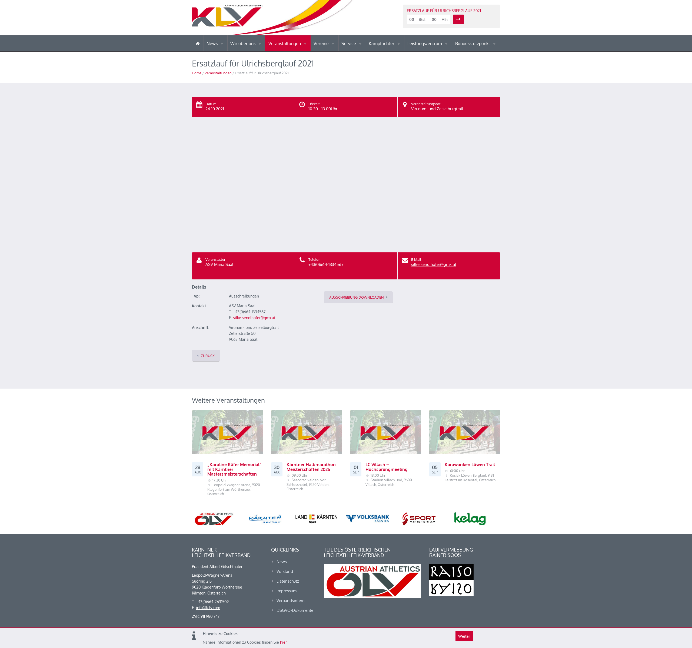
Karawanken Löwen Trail (470, 464)
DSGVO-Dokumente (295, 610)
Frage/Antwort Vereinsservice (337, 50)
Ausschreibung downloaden (356, 297)
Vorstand (285, 571)
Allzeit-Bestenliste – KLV (362, 49)
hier (283, 642)
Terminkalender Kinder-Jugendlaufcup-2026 (291, 49)
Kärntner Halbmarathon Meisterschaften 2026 (311, 467)
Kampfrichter (382, 43)
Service (349, 43)
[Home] (198, 43)
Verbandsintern (291, 600)
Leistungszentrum (425, 43)
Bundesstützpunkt (473, 43)
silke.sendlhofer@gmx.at (433, 264)
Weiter (464, 636)
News (213, 43)
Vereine (322, 43)
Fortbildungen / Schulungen (392, 50)
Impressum (287, 590)
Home (196, 73)
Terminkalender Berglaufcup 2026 (292, 50)
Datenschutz (288, 581)
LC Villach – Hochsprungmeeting (386, 467)
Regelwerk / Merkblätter (391, 49)
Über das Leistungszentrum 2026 (431, 50)
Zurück (208, 355)
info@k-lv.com (208, 607)
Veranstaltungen (285, 43)
